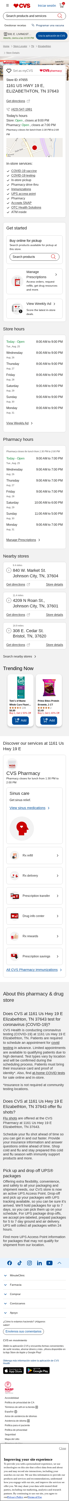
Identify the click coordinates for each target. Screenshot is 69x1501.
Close (62, 1448)
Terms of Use (35, 1497)
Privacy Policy (15, 1497)
